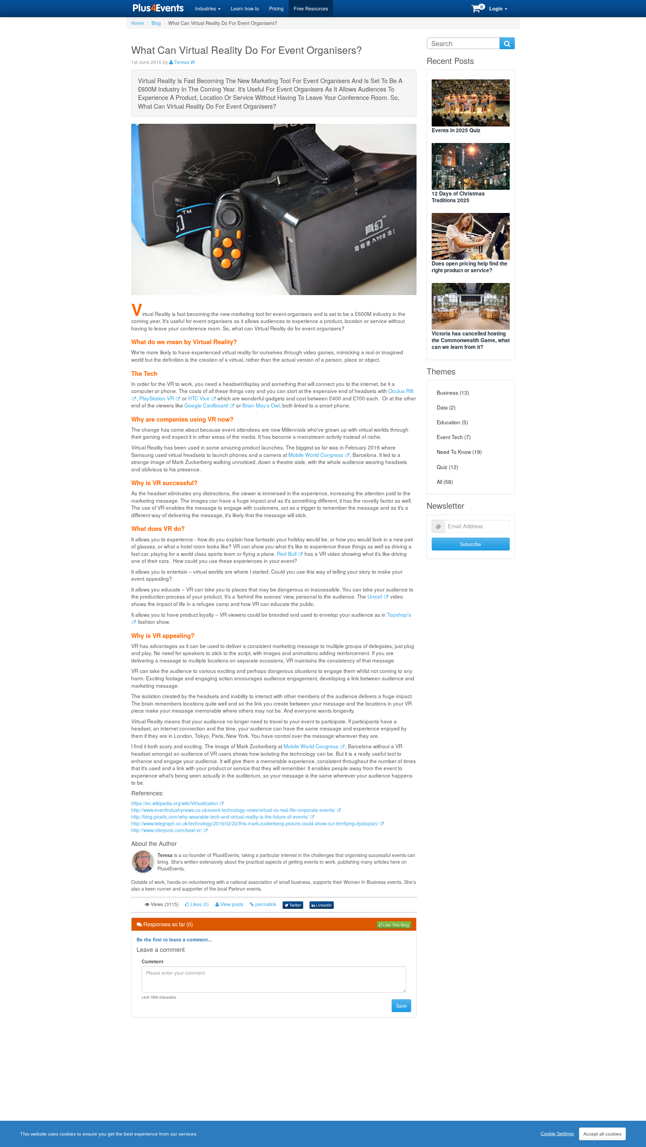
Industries (206, 8)
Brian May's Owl (261, 405)
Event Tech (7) (454, 437)
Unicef (375, 596)
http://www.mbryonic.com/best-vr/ (167, 830)
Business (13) (453, 392)
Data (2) (446, 407)
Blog (156, 23)
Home (137, 23)
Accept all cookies (602, 1134)
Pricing (276, 8)
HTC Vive (199, 398)
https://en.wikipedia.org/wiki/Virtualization (175, 803)
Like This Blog (395, 925)
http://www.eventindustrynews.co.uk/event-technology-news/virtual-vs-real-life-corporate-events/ (233, 810)
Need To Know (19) (459, 452)
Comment (153, 961)
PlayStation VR (157, 398)
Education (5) (452, 422)
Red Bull (287, 553)
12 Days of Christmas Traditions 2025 (458, 197)
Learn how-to (245, 8)
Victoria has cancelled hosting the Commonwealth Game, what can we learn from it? (471, 340)
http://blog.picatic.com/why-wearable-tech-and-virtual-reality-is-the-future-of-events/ (220, 816)
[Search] (507, 43)
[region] (323, 1134)
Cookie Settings (557, 1133)
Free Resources (311, 8)
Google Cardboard (206, 405)
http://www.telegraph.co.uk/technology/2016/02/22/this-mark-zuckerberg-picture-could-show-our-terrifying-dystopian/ (255, 823)
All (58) (445, 481)
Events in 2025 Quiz (456, 130)
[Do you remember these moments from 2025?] (471, 103)
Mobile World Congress (316, 454)
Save (401, 1005)
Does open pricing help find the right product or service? (469, 267)
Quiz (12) (447, 466)
